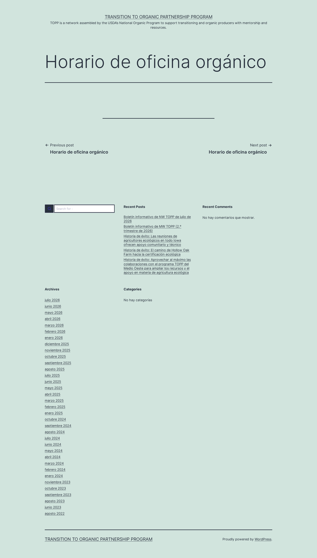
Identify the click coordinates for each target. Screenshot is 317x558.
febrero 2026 (55, 331)
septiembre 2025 (58, 363)
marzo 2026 (54, 325)
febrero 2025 (55, 407)
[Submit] (49, 209)
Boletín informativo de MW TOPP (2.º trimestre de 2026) (152, 228)
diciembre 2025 (57, 344)
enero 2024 (54, 476)
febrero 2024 (55, 469)
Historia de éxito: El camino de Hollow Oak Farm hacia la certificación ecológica (156, 252)
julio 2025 (52, 375)
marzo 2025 (54, 400)
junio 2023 (53, 507)
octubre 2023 (55, 488)
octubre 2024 (55, 419)
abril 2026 (52, 319)
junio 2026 (53, 306)
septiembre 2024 (58, 426)
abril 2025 (52, 394)
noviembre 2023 (57, 482)
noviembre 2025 (57, 350)
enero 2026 (54, 338)
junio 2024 (53, 444)
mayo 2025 (53, 388)
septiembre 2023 (58, 495)
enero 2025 (54, 413)
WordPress (263, 539)
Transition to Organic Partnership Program (158, 16)
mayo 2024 (54, 451)
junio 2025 (53, 382)
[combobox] (79, 208)
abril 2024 (53, 457)
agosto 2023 (55, 501)
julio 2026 (52, 300)
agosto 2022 (55, 513)
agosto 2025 (55, 369)
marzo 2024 (54, 463)
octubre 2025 (55, 356)
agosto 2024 (55, 432)
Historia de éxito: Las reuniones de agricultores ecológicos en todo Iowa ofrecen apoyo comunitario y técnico (152, 240)
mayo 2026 (53, 312)
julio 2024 (52, 438)
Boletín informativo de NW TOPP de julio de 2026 (157, 219)
